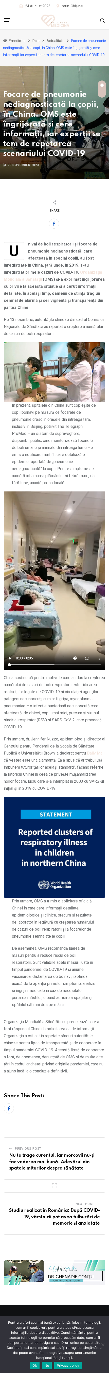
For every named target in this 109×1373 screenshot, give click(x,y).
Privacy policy (68, 1365)
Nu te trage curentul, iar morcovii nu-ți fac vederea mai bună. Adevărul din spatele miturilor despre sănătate (52, 1162)
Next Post (85, 1204)
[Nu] (102, 1344)
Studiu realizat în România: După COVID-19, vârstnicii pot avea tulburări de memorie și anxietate (54, 1217)
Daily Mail (95, 753)
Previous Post (28, 1148)
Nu (47, 1365)
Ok (34, 1365)
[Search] (102, 20)
